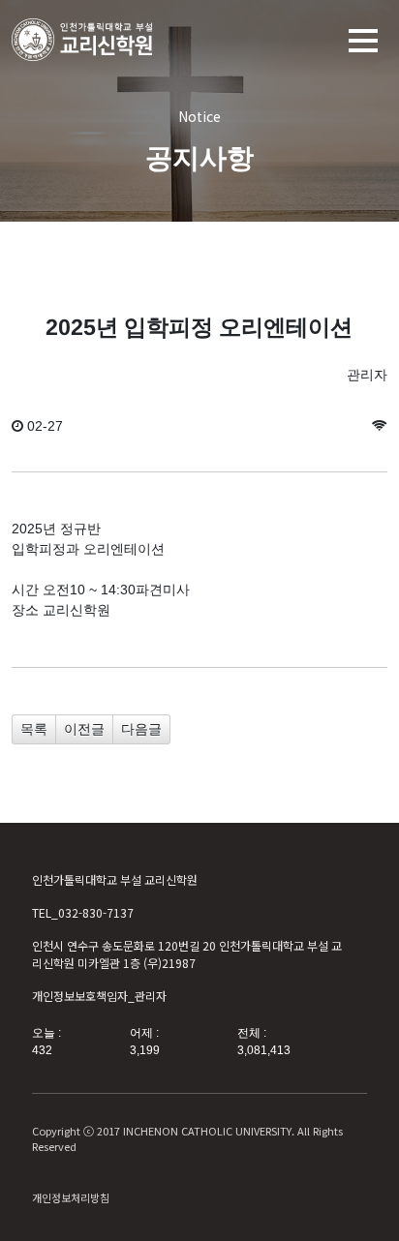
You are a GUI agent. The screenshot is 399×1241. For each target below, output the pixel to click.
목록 (33, 729)
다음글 (141, 729)
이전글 (84, 729)
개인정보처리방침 (70, 1197)
